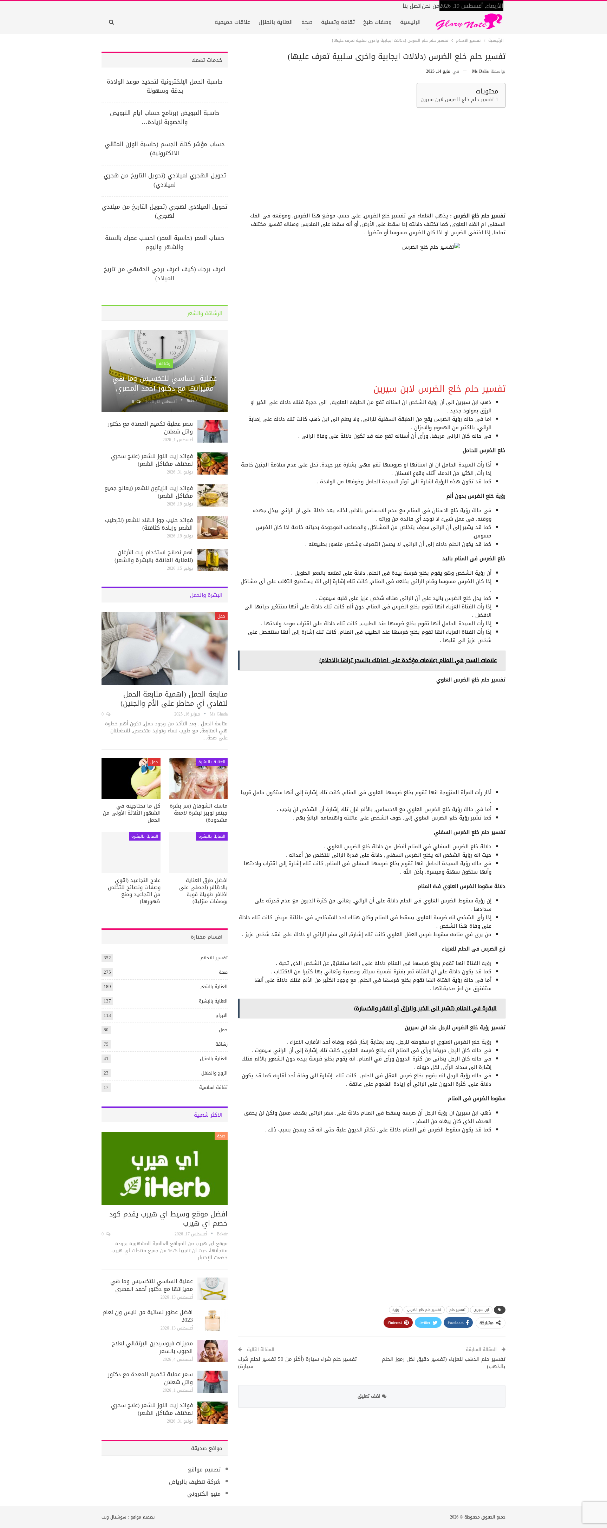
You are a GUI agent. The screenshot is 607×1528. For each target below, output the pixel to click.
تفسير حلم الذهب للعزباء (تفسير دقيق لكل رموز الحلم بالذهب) (443, 1362)
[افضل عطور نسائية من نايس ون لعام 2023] (212, 1319)
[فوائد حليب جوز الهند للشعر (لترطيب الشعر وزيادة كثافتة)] (212, 527)
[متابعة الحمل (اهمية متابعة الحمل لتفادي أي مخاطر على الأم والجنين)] (165, 648)
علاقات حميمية (232, 22)
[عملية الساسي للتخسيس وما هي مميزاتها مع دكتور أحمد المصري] (164, 371)
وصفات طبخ (377, 22)
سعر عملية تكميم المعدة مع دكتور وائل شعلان (150, 427)
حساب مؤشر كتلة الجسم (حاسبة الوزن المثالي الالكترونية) (165, 148)
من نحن (430, 5)
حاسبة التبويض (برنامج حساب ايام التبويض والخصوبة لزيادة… (165, 117)
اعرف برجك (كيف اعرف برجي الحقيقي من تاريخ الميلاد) (165, 273)
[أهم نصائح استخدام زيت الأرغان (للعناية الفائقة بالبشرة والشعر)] (212, 560)
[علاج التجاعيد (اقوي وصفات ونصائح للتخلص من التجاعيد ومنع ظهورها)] (131, 852)
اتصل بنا (412, 5)
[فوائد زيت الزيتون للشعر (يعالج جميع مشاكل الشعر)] (212, 495)
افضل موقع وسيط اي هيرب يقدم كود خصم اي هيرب (168, 1218)
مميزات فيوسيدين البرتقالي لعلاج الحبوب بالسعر (152, 1347)
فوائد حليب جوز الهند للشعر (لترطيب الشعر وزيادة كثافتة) (149, 524)
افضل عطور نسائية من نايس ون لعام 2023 (148, 1316)
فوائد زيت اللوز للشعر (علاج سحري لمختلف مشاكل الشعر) (152, 460)
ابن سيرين (481, 1309)
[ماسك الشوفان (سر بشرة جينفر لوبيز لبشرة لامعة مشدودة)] (198, 778)
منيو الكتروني (204, 1493)
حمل (221, 616)
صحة (307, 22)
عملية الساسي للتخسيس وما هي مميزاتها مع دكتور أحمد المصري (164, 383)
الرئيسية (410, 22)
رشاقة (164, 363)
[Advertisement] (372, 162)
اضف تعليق (370, 1396)
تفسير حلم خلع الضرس (424, 1309)
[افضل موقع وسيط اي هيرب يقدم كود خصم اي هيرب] (165, 1168)
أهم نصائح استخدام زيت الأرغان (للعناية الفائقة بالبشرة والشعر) (154, 556)
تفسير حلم (457, 1309)
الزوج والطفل (214, 1073)
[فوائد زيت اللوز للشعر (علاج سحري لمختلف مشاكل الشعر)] (212, 463)
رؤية (395, 1309)
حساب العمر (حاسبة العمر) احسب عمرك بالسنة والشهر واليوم (164, 242)
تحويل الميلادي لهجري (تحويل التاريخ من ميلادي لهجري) (164, 211)
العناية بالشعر (214, 986)
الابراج (222, 1015)
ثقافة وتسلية (338, 22)
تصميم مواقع (204, 1469)
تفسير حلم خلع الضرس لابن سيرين (457, 100)
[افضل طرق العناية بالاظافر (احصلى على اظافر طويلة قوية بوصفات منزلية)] (198, 852)
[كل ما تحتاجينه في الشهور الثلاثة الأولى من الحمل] (131, 778)
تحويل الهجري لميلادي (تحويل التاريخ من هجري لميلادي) (165, 180)
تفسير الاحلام (214, 957)
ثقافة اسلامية (213, 1087)
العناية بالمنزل (276, 22)
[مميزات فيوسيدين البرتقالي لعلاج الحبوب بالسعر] (212, 1351)
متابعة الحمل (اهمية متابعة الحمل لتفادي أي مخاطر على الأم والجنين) (174, 698)
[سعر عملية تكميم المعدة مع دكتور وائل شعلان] (212, 431)
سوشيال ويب (114, 1517)
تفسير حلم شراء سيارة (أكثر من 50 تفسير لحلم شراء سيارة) (297, 1362)
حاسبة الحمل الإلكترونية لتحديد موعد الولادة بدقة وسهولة (165, 86)
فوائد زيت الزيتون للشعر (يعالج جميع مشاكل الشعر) (148, 492)
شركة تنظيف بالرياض (195, 1481)
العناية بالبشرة (211, 762)
